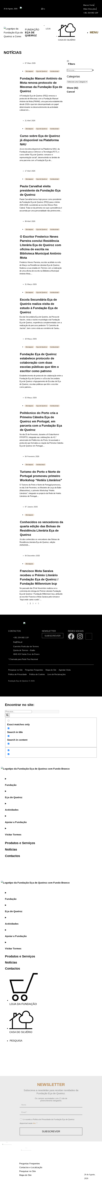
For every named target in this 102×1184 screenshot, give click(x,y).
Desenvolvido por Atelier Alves (49, 681)
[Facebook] (71, 636)
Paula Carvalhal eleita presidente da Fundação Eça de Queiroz (40, 190)
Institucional (54, 71)
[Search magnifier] (7, 715)
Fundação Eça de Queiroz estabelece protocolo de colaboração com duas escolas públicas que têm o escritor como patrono (39, 362)
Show (72, 88)
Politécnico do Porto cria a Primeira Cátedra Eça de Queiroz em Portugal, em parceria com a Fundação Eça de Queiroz (41, 421)
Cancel (71, 91)
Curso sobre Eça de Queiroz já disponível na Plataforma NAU (40, 140)
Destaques (29, 71)
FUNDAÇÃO (32, 32)
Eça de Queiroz (41, 71)
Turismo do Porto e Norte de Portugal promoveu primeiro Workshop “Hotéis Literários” (41, 476)
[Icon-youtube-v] (89, 636)
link (34, 1123)
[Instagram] (80, 636)
